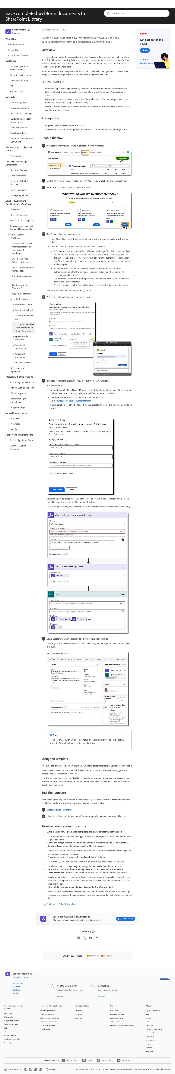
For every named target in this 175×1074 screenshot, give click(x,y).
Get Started (17, 986)
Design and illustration (12, 1021)
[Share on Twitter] (84, 938)
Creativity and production (48, 1022)
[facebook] (25, 1069)
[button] (21, 102)
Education (78, 1011)
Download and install (117, 1014)
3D (5, 1032)
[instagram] (30, 1069)
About (148, 1014)
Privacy (105, 1069)
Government (79, 1018)
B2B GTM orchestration (47, 1025)
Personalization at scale (48, 1011)
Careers (148, 1018)
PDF (5, 1028)
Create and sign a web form (59, 809)
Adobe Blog (149, 1051)
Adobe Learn (114, 1022)
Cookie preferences (126, 1069)
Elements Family (10, 1035)
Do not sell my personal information (147, 1069)
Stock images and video (12, 1039)
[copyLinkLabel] (96, 938)
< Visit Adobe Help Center (21, 977)
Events (148, 1022)
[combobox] (137, 13)
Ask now (60, 996)
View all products (10, 1043)
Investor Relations (152, 1033)
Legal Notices (48, 904)
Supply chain (150, 1037)
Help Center (114, 1011)
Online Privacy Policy (68, 904)
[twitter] (35, 1069)
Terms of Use (114, 1069)
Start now (101, 996)
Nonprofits (78, 1014)
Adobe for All (150, 1048)
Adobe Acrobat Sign (21, 29)
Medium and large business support (122, 1025)
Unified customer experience (49, 1018)
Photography (8, 1017)
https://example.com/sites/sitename (75, 400)
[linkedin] (40, 1069)
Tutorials (15, 993)
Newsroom (149, 1025)
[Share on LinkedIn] (90, 938)
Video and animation (11, 1024)
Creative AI (8, 1013)
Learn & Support (18, 983)
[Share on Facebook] (78, 938)
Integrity (148, 1044)
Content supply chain (47, 1014)
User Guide (16, 990)
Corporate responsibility (154, 1029)
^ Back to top (165, 979)
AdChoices (167, 1069)
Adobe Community (116, 1018)
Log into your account (153, 1011)
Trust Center (150, 1040)
